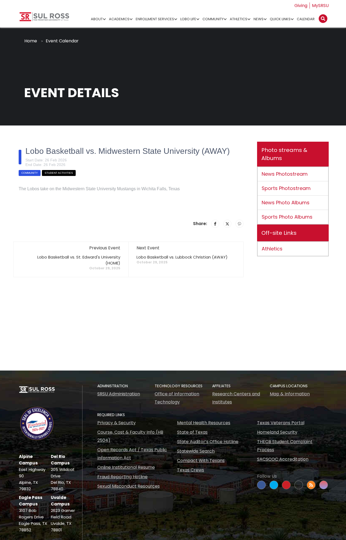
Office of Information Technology (177, 398)
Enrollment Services (155, 19)
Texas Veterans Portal (280, 423)
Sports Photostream (286, 188)
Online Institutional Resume (126, 467)
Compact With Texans (201, 460)
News (259, 19)
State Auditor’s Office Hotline (207, 442)
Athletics (238, 19)
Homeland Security (277, 432)
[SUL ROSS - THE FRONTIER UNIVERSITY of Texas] (44, 19)
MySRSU (320, 5)
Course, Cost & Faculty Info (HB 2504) (130, 436)
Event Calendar (62, 41)
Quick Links (280, 19)
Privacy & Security (116, 423)
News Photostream (285, 174)
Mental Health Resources (203, 423)
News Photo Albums (286, 202)
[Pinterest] (239, 224)
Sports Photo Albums (287, 216)
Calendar (306, 19)
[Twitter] (227, 224)
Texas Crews (190, 470)
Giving (300, 5)
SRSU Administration (118, 394)
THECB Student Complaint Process (284, 446)
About (97, 19)
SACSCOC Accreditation (282, 459)
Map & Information (290, 394)
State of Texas (192, 432)
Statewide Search (196, 451)
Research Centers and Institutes (236, 398)
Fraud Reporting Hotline (122, 477)
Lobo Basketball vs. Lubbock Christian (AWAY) (182, 257)
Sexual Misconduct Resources (128, 486)
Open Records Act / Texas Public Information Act (132, 454)
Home (30, 41)
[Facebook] (215, 224)
